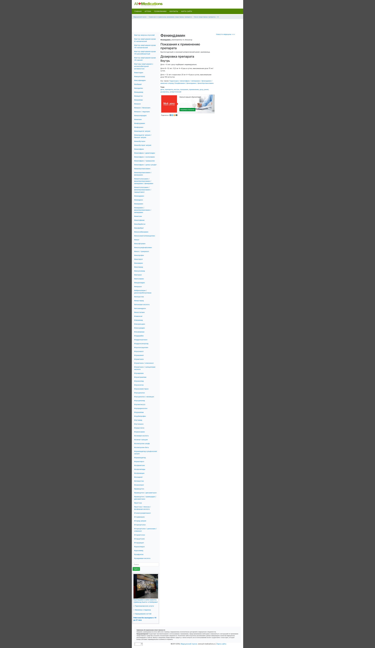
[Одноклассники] (175, 114)
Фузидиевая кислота (142, 558)
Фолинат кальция (141, 440)
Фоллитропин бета (141, 447)
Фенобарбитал (139, 224)
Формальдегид (140, 458)
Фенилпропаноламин (142, 169)
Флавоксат (138, 316)
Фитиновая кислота (141, 304)
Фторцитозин (139, 539)
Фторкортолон (140, 525)
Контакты (174, 11)
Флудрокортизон (140, 340)
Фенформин (138, 127)
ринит (206, 89)
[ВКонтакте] (170, 114)
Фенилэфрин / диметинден (144, 153)
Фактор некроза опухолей (144, 35)
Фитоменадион (140, 308)
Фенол (136, 240)
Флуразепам (139, 412)
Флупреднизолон (140, 408)
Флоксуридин (139, 328)
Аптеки (148, 11)
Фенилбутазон (139, 141)
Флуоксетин (139, 385)
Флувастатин (139, 428)
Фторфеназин (139, 517)
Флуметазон (139, 359)
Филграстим (139, 297)
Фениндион (138, 200)
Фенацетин (138, 96)
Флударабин (139, 336)
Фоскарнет (138, 477)
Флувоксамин (139, 432)
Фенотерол (138, 259)
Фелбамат (138, 84)
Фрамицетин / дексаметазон (145, 493)
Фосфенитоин (139, 465)
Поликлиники (160, 11)
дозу (201, 89)
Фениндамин (139, 196)
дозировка (164, 92)
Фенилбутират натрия (142, 145)
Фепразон (138, 286)
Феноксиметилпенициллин (144, 236)
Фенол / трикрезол (141, 251)
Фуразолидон (139, 547)
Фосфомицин (139, 473)
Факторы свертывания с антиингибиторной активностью (143, 66)
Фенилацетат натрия (142, 131)
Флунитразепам (140, 377)
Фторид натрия (140, 521)
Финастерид (139, 301)
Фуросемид (138, 550)
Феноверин (138, 263)
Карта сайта (186, 11)
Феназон (137, 104)
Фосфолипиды (139, 469)
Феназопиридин (140, 115)
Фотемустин (139, 481)
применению (194, 89)
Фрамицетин (139, 489)
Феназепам (138, 100)
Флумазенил (139, 355)
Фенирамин (138, 204)
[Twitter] (172, 114)
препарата (169, 89)
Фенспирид (138, 267)
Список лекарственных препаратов (204, 17)
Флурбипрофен (140, 416)
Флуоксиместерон (141, 389)
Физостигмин (139, 312)
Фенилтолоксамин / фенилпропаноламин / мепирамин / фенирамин (143, 181)
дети (162, 89)
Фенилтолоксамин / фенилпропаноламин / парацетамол (142, 189)
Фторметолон (139, 535)
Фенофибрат (139, 228)
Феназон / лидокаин (142, 112)
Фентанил (138, 275)
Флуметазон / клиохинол (144, 363)
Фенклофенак (139, 220)
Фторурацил (139, 543)
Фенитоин (138, 216)
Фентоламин (139, 279)
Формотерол (139, 461)
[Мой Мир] (177, 114)
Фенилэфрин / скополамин (144, 157)
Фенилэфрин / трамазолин (144, 161)
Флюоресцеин (139, 324)
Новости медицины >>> (225, 34)
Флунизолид (139, 381)
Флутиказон (138, 424)
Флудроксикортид (141, 344)
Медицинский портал (140, 17)
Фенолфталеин (139, 244)
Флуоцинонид (139, 401)
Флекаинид (138, 320)
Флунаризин (139, 373)
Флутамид (138, 420)
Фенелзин (138, 119)
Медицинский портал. (189, 644)
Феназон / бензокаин (142, 108)
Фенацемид (138, 92)
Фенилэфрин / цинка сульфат (145, 165)
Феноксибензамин (141, 232)
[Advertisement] (187, 25)
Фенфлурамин (139, 123)
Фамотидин (138, 73)
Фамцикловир (139, 76)
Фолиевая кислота (141, 436)
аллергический (175, 92)
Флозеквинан (139, 332)
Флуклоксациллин (141, 347)
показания (184, 89)
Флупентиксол (139, 404)
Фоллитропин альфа (142, 443)
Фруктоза (138, 503)
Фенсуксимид (139, 271)
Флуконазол (138, 351)
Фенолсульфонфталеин (143, 247)
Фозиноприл (139, 485)
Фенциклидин (139, 283)
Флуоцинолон (139, 393)
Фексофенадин (140, 80)
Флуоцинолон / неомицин (144, 397)
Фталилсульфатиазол (142, 513)
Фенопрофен (139, 255)
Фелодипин (138, 88)
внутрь (176, 89)
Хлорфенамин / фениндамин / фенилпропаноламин (194, 83)
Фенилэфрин (139, 149)
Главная (138, 11)
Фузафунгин (138, 554)
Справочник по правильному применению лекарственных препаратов (170, 17)
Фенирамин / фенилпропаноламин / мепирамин (142, 210)
